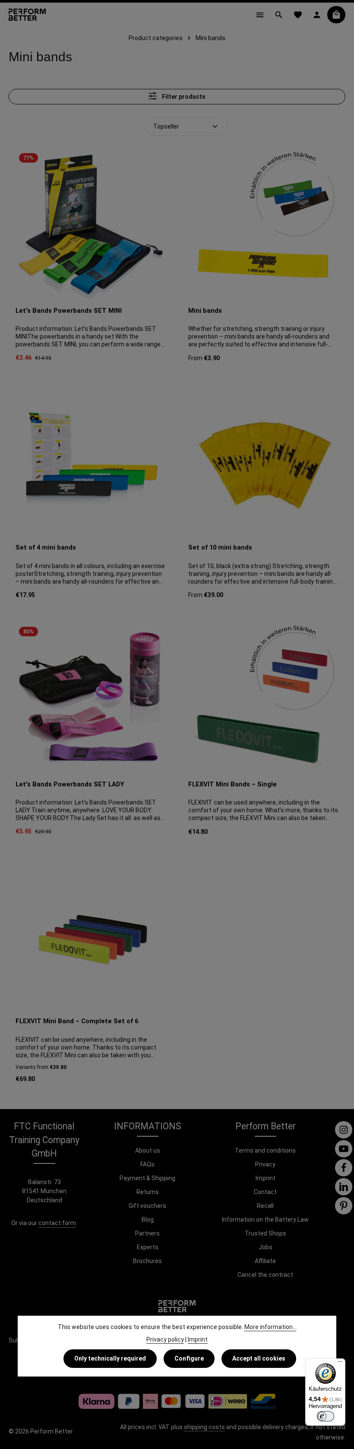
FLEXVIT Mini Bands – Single (232, 784)
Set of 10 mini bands (220, 547)
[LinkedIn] (343, 1186)
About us (147, 1150)
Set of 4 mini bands (46, 547)
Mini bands (205, 310)
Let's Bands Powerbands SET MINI (69, 310)
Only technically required (110, 1358)
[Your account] (317, 14)
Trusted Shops (265, 1233)
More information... (270, 1326)
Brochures (147, 1260)
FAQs (147, 1164)
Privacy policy (165, 1339)
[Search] (279, 14)
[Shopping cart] (336, 14)
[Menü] (340, 1363)
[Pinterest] (343, 1205)
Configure (189, 1358)
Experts (147, 1247)
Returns (147, 1191)
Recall (265, 1205)
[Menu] (260, 14)
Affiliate (265, 1260)
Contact (265, 1191)
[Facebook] (343, 1167)
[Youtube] (343, 1148)
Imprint (265, 1178)
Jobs (265, 1247)
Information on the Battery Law (265, 1219)
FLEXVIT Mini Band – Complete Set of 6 (77, 1021)
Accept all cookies (258, 1358)
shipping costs (204, 1427)
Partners (147, 1233)
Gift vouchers (147, 1205)
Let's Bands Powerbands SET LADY (70, 784)
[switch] (325, 1416)
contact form (57, 1223)
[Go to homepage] (27, 15)
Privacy (265, 1164)
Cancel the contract (265, 1274)
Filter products (183, 96)
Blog (148, 1219)
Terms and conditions (265, 1150)
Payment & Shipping (147, 1178)
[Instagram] (343, 1129)
